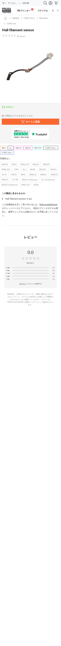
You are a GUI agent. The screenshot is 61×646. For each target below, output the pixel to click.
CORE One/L (29, 18)
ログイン (22, 283)
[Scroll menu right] (57, 10)
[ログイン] (50, 3)
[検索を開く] (45, 3)
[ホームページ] (6, 18)
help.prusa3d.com (48, 204)
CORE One (11, 23)
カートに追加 (33, 121)
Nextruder (43, 18)
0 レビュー (21, 36)
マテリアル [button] (43, 10)
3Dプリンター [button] (25, 10)
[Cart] (56, 3)
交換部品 (15, 18)
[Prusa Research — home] (6, 10)
